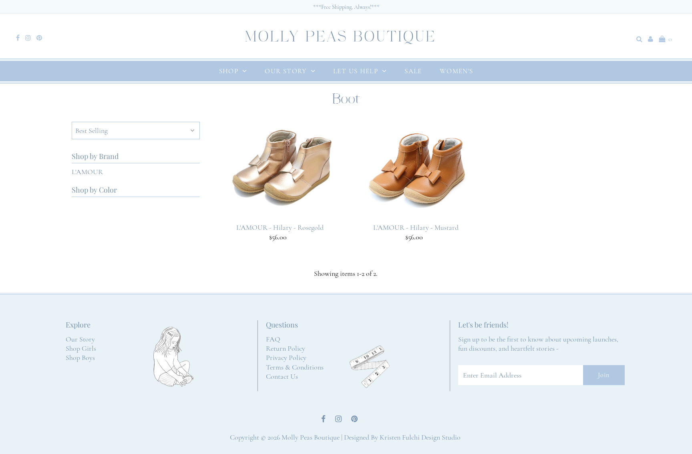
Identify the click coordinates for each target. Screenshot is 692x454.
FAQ (273, 339)
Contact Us (282, 376)
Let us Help (355, 71)
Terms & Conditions (295, 367)
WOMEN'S (456, 71)
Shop (228, 71)
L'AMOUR (87, 171)
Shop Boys (80, 357)
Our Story (285, 71)
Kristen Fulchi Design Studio (420, 437)
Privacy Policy (286, 357)
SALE (413, 71)
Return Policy (285, 348)
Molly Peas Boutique (311, 437)
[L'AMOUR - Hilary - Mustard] (416, 169)
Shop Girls (81, 348)
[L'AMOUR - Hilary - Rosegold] (280, 171)
